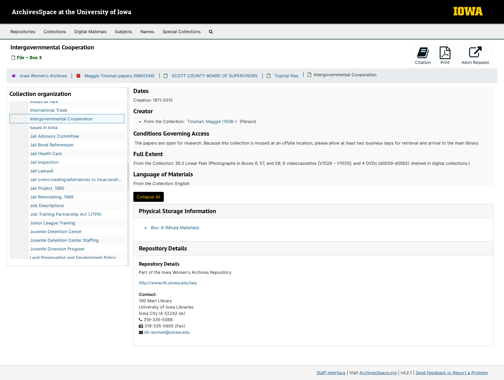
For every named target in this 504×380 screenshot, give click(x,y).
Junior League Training (52, 222)
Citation (423, 62)
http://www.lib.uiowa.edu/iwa (168, 282)
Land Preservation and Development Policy (73, 257)
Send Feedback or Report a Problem (452, 372)
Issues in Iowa (43, 127)
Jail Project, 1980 (47, 188)
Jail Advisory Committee (54, 136)
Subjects (123, 31)
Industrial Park (44, 101)
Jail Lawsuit (41, 170)
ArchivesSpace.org (378, 372)
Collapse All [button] (148, 196)
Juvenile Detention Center (56, 231)
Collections (55, 31)
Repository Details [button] (163, 248)
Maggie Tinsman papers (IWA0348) (120, 75)
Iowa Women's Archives (43, 75)
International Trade (48, 110)
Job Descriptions (47, 205)
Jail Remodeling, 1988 (52, 196)
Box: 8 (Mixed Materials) (175, 227)
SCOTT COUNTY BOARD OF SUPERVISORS (215, 75)
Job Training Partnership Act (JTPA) (66, 214)
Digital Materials (90, 31)
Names (147, 31)
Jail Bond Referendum (52, 144)
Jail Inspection (44, 162)
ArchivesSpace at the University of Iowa (71, 12)
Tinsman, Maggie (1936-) (212, 121)
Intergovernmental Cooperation (61, 118)
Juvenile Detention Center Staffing (64, 240)
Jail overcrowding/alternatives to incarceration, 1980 (82, 179)
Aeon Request (476, 62)
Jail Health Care (46, 153)
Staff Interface (331, 372)
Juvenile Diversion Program (57, 248)
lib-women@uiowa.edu (167, 332)
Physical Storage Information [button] (177, 211)
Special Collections (181, 31)
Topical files (286, 75)
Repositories (22, 31)
